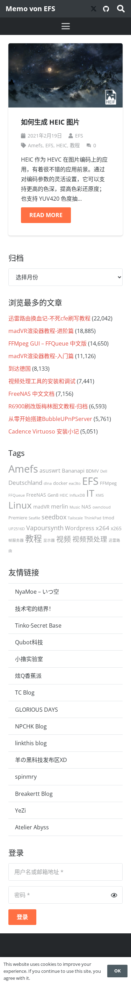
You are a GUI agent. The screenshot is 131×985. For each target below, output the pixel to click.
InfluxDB (77, 495)
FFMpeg (108, 483)
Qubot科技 (29, 642)
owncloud (102, 507)
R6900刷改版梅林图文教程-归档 (48, 406)
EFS (79, 135)
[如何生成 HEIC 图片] (65, 75)
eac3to (75, 483)
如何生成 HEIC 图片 (50, 122)
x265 (116, 528)
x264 (102, 528)
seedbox (54, 517)
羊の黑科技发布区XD (41, 760)
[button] (120, 8)
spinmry (26, 776)
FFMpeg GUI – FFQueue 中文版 (47, 343)
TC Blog (25, 692)
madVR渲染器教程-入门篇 (41, 356)
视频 (63, 539)
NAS (86, 506)
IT (90, 493)
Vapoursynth (45, 527)
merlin (59, 506)
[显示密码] (114, 895)
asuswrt (49, 470)
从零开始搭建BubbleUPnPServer (50, 419)
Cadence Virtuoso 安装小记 (43, 431)
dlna (48, 483)
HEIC (61, 145)
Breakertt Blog (34, 794)
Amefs (35, 145)
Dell (103, 471)
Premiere (17, 517)
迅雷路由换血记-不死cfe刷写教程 (49, 318)
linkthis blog (31, 743)
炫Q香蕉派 (28, 676)
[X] (93, 8)
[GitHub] (106, 8)
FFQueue (16, 495)
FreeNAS (36, 494)
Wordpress (79, 528)
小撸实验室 (29, 659)
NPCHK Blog (31, 726)
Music (75, 507)
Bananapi (73, 470)
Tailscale (75, 518)
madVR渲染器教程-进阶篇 (41, 331)
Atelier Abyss (32, 827)
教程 (75, 145)
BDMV (92, 471)
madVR (41, 506)
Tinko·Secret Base (38, 625)
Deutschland (25, 483)
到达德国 (19, 368)
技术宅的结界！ (34, 609)
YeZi (20, 810)
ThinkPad (92, 518)
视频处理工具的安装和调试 (41, 381)
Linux (20, 505)
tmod (108, 517)
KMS (100, 495)
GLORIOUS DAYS (36, 709)
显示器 (49, 540)
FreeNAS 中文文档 (31, 394)
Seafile (34, 518)
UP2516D (16, 528)
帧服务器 (16, 540)
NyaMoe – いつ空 (37, 591)
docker (60, 483)
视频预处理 (89, 539)
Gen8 (53, 495)
